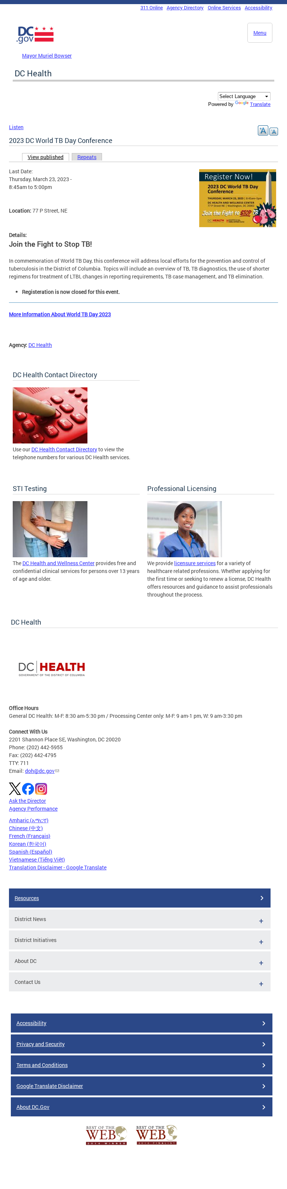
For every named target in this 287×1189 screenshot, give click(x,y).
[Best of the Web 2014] (106, 1145)
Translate (260, 104)
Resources (27, 898)
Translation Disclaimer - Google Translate (58, 867)
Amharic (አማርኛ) (29, 820)
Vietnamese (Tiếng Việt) (37, 859)
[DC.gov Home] (35, 42)
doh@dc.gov (40, 770)
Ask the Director (27, 800)
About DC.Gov (32, 1106)
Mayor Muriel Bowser (47, 55)
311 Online (152, 7)
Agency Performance (33, 808)
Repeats (86, 157)
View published (48, 157)
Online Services (224, 7)
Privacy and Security (40, 1044)
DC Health (40, 344)
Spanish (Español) (30, 851)
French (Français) (29, 835)
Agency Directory (185, 7)
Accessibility (258, 7)
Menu (259, 32)
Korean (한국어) (27, 843)
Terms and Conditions (42, 1064)
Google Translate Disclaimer (49, 1085)
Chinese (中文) (26, 828)
